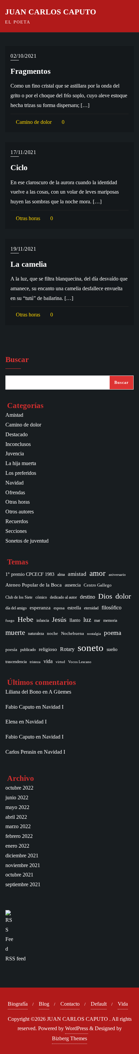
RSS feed (15, 958)
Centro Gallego (98, 585)
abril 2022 (16, 817)
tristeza (35, 662)
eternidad (91, 608)
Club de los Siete (18, 597)
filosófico (111, 608)
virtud (60, 662)
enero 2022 (17, 846)
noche (52, 633)
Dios (105, 596)
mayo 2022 (17, 807)
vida (48, 661)
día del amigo (16, 608)
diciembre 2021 (21, 855)
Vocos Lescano (79, 662)
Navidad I (52, 707)
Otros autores (19, 511)
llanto (75, 620)
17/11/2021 (23, 152)
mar (97, 620)
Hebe (25, 619)
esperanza (40, 607)
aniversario (117, 574)
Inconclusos (18, 444)
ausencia (73, 585)
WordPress (76, 1028)
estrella (74, 607)
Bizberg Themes (69, 1038)
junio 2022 (16, 797)
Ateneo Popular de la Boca (33, 585)
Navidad (14, 483)
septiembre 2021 (22, 884)
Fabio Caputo (19, 707)
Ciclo (19, 167)
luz (87, 619)
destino (87, 597)
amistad (77, 574)
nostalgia (94, 634)
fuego (10, 620)
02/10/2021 (23, 56)
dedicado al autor (63, 597)
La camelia (28, 264)
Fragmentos (30, 71)
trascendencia (16, 662)
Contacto (70, 1004)
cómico (41, 597)
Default (99, 1004)
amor (97, 573)
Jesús (59, 619)
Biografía (18, 1004)
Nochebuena (72, 633)
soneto (91, 647)
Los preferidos (20, 473)
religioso (48, 649)
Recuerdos (16, 521)
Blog (44, 1004)
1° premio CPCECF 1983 (29, 574)
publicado (28, 650)
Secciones (16, 531)
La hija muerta (20, 463)
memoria (110, 620)
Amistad (14, 415)
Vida (123, 1004)
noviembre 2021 (22, 865)
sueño (112, 649)
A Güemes (60, 692)
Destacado (16, 434)
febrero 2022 (19, 836)
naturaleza (36, 633)
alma (61, 574)
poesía (11, 649)
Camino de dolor (33, 122)
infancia (42, 620)
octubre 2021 (19, 874)
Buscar (17, 360)
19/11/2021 (23, 249)
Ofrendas (15, 492)
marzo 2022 (18, 826)
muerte (15, 633)
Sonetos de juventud (27, 541)
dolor (123, 596)
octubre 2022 (19, 788)
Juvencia (14, 453)
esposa (59, 608)
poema (112, 632)
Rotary (67, 649)
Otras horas (27, 218)
